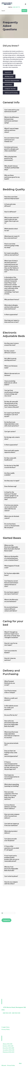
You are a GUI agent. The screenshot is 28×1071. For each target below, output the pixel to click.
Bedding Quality (9, 76)
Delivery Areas (22, 1070)
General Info (8, 72)
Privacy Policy (6, 1029)
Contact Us (6, 920)
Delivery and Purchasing (11, 92)
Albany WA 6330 (7, 1044)
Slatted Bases (8, 84)
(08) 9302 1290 (7, 1013)
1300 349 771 (16, 7)
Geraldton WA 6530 (8, 1050)
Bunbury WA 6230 (8, 1046)
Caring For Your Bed (10, 88)
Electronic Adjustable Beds (12, 80)
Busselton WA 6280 (8, 1048)
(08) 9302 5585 (16, 1013)
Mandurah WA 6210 (8, 1052)
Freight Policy (5, 1027)
